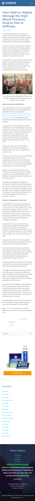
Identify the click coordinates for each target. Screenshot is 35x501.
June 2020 (5, 427)
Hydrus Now (9, 308)
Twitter (17, 457)
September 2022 (7, 400)
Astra (22, 497)
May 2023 (5, 397)
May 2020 (5, 430)
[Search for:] (17, 333)
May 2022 (5, 409)
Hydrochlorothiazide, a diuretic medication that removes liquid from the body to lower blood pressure (16, 115)
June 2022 (5, 406)
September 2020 (7, 418)
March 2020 (6, 436)
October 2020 (6, 415)
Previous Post (11, 319)
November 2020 (7, 412)
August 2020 (6, 421)
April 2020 (5, 433)
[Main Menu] (31, 3)
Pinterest (17, 461)
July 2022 (5, 403)
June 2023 (5, 394)
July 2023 (5, 391)
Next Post (23, 319)
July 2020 (5, 424)
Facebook (17, 455)
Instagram (17, 459)
